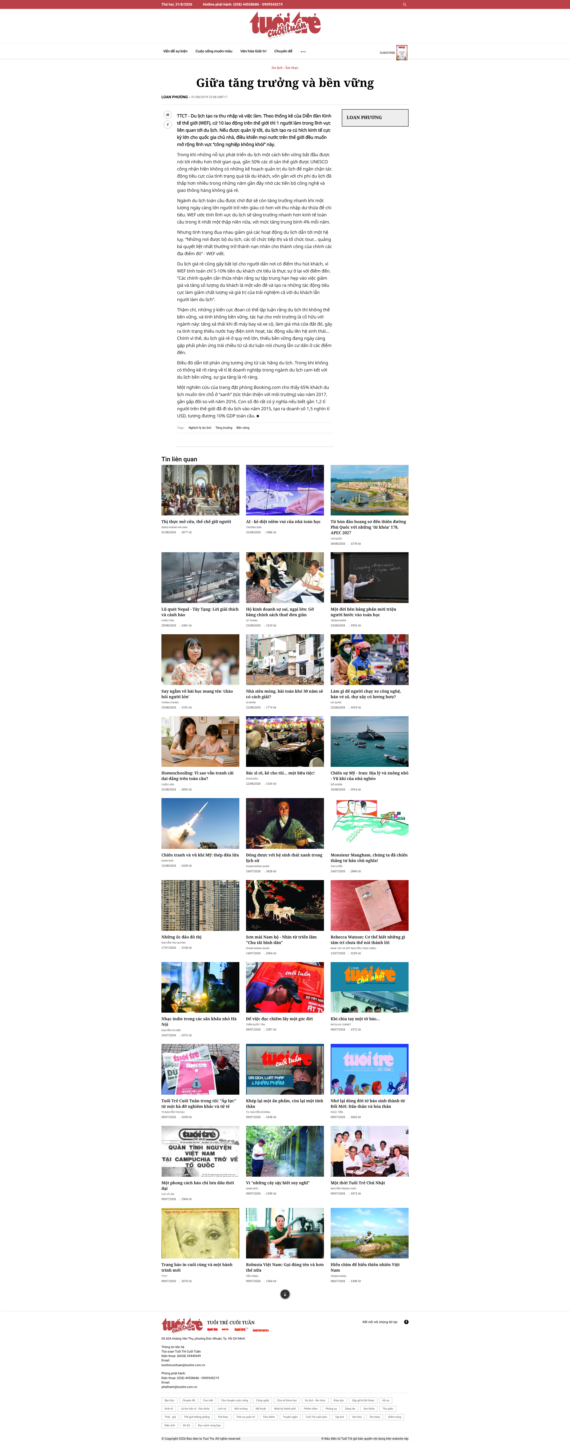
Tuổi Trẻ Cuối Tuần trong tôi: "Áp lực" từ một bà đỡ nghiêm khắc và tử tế (198, 1103)
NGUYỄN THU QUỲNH (173, 942)
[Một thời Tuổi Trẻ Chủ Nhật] (370, 1151)
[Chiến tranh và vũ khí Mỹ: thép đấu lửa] (200, 823)
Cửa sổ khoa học (287, 1400)
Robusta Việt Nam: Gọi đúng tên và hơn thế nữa (285, 1267)
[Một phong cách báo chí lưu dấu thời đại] (200, 1151)
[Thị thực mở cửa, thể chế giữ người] (200, 490)
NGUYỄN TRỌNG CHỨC (343, 1188)
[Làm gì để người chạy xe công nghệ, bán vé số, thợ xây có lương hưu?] (370, 659)
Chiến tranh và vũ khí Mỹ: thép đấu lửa (200, 855)
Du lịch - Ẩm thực (285, 68)
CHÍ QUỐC (336, 538)
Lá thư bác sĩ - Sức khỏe (195, 1408)
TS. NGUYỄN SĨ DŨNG (258, 1112)
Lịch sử (222, 1408)
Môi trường (240, 1408)
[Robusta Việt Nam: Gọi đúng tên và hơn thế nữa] (285, 1233)
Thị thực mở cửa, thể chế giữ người (196, 521)
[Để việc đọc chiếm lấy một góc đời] (285, 987)
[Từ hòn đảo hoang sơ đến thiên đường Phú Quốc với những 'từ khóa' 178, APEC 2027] (370, 490)
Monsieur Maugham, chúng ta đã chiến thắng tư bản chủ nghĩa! (369, 857)
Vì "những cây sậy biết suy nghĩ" (278, 1183)
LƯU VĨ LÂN (167, 1194)
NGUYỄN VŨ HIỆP (171, 1030)
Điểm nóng (394, 1416)
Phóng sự (331, 1408)
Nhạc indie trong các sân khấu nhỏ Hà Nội (198, 1021)
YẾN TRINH (252, 1276)
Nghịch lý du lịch (200, 428)
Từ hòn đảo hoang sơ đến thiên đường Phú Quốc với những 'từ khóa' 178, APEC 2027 (368, 527)
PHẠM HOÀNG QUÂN (257, 866)
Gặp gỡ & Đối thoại (363, 1400)
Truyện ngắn (290, 1416)
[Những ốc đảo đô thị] (200, 905)
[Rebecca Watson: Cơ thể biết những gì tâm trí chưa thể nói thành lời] (370, 905)
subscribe (387, 53)
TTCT (164, 1276)
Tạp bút (339, 1416)
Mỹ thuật (261, 1408)
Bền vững (242, 428)
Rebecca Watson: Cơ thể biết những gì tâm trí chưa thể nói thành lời (368, 939)
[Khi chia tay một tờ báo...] (370, 987)
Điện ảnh (170, 1425)
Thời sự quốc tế (245, 1416)
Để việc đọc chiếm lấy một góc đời (279, 1019)
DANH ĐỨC (167, 860)
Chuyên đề (188, 1400)
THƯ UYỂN (336, 866)
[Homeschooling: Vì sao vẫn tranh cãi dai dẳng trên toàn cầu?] (200, 741)
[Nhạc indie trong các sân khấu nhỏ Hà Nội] (200, 987)
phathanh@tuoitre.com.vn (179, 1387)
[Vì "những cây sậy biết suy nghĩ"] (285, 1151)
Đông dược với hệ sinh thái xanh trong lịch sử (284, 857)
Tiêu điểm (269, 1416)
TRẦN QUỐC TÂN (255, 1024)
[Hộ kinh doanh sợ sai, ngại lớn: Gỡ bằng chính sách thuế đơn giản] (285, 577)
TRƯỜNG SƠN (253, 527)
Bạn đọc (169, 1400)
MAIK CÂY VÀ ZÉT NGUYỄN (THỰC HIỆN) (353, 948)
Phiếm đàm (311, 1408)
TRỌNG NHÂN (338, 620)
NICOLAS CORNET (341, 1024)
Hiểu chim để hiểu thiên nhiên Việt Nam (365, 1267)
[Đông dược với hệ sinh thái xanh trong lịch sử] (285, 823)
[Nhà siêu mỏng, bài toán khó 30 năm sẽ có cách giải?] (285, 659)
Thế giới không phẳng (197, 1416)
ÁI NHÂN (251, 702)
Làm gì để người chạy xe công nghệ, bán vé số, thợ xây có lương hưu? (366, 694)
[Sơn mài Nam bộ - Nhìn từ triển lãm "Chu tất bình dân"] (285, 905)
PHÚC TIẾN (337, 1112)
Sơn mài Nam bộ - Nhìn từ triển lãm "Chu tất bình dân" (281, 939)
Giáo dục (339, 1400)
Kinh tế (169, 1408)
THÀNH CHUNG (170, 702)
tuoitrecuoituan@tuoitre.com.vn (183, 1365)
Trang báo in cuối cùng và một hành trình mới (196, 1267)
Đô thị (186, 1425)
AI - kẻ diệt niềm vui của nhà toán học (283, 521)
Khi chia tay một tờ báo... (355, 1019)
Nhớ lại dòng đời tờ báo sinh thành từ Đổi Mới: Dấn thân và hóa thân (368, 1103)
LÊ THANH (251, 620)
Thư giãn (388, 1408)
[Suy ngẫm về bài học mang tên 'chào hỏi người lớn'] (200, 659)
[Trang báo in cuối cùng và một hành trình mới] (200, 1233)
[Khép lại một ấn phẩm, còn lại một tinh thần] (285, 1069)
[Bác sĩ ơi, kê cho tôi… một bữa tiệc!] (285, 741)
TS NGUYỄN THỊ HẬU (173, 1112)
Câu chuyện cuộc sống (234, 1400)
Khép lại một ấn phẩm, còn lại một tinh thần (284, 1103)
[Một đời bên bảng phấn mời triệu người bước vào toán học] (370, 577)
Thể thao (223, 1416)
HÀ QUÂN (336, 702)
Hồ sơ (385, 1400)
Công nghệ (262, 1400)
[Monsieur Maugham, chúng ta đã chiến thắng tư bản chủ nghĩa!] (370, 823)
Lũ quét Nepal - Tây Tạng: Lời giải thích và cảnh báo (200, 612)
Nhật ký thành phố (285, 1408)
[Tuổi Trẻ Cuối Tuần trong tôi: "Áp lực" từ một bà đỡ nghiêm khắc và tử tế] (200, 1069)
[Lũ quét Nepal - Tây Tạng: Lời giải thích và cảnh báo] (200, 577)
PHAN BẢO (252, 778)
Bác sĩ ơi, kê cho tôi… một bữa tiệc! (280, 773)
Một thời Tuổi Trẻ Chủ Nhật (358, 1183)
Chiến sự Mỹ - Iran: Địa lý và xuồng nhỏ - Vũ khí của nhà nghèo (370, 775)
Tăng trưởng (223, 428)
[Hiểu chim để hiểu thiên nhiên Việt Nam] (370, 1233)
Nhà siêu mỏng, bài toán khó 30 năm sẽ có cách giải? (284, 694)
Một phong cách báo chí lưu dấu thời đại (197, 1185)
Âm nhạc (375, 1416)
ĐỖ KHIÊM (336, 784)
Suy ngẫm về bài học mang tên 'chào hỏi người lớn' (197, 694)
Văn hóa (357, 1416)
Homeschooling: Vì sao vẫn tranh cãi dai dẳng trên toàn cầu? (197, 775)
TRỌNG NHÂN (338, 1276)
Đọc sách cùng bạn (209, 1425)
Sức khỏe (369, 1408)
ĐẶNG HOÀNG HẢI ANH (174, 527)
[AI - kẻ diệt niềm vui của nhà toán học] (285, 490)
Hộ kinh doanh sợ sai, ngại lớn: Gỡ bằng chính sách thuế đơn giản (280, 612)
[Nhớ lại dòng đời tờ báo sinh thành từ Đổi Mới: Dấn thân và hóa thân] (370, 1069)
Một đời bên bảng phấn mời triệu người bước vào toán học (363, 612)
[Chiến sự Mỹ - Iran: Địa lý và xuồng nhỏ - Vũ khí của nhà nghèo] (370, 741)
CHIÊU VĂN (167, 620)
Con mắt (208, 1400)
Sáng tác (350, 1408)
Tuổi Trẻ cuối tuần (316, 1416)
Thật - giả (170, 1416)
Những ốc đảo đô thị (181, 937)
